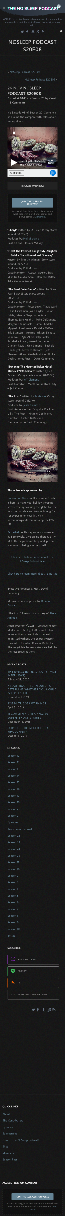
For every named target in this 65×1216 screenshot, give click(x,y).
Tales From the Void (20, 829)
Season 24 (14, 849)
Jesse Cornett (31, 405)
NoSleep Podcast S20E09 (40, 79)
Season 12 (14, 755)
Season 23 (14, 842)
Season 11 (13, 862)
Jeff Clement (31, 379)
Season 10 (14, 929)
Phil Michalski (31, 238)
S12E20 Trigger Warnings (27, 703)
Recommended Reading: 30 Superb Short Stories (28, 715)
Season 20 (38, 98)
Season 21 (14, 815)
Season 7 (13, 909)
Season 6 (13, 902)
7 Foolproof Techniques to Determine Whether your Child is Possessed (32, 689)
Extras (11, 935)
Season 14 (13, 775)
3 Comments (17, 102)
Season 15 (14, 782)
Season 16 (14, 789)
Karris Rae (40, 396)
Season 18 (14, 869)
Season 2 (13, 875)
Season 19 (14, 802)
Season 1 (13, 769)
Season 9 (13, 922)
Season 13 (14, 762)
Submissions (9, 1133)
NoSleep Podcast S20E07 (25, 72)
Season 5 (13, 895)
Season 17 (13, 795)
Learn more (39, 216)
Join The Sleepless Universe (33, 202)
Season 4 (13, 889)
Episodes (13, 822)
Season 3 (13, 882)
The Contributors (12, 1120)
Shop (5, 1146)
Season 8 (13, 915)
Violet (52, 98)
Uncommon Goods (19, 498)
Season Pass (9, 1159)
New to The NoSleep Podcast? (20, 1140)
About (6, 1114)
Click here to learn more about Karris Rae (32, 573)
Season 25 (14, 855)
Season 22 (14, 835)
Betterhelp (14, 532)
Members (8, 1153)
